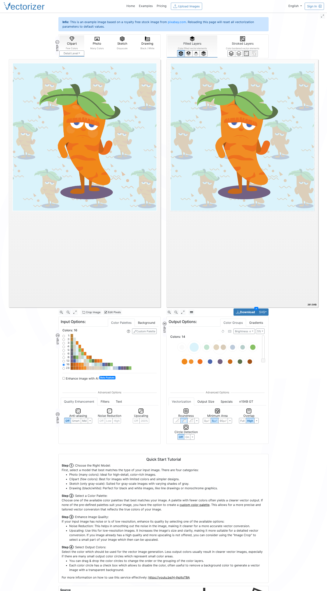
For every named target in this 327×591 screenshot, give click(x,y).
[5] (239, 53)
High (117, 420)
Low (108, 420)
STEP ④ (164, 327)
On (187, 437)
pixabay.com (177, 22)
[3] (254, 53)
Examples (146, 6)
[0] (181, 53)
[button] (295, 6)
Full (242, 420)
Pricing (162, 6)
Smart (75, 420)
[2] (246, 53)
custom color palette (194, 505)
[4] (203, 53)
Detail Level (71, 53)
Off (181, 437)
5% (259, 331)
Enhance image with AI (89, 378)
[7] (231, 53)
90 (223, 420)
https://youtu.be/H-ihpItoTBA (169, 577)
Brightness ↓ (243, 331)
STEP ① (57, 45)
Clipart (72, 46)
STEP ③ (57, 417)
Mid (84, 420)
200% (144, 420)
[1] (196, 53)
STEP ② (57, 339)
